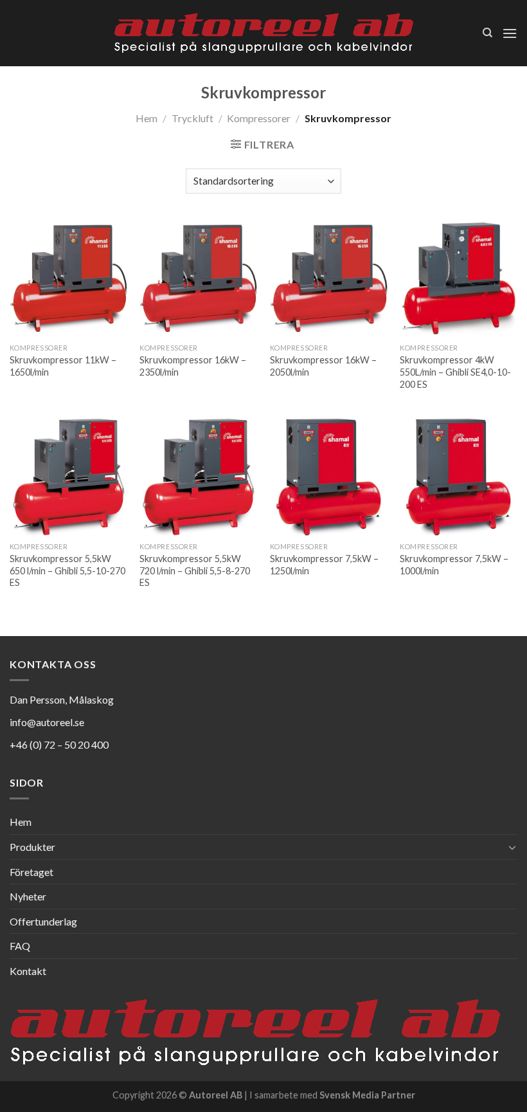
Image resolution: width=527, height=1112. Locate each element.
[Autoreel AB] (263, 33)
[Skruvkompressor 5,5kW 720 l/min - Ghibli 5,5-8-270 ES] (198, 477)
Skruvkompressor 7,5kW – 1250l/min (324, 564)
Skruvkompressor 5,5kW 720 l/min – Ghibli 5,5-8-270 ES (194, 570)
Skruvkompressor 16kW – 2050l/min (323, 366)
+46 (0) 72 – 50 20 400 (59, 744)
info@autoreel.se (47, 722)
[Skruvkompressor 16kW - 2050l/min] (329, 278)
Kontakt (28, 971)
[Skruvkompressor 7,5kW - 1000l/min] (458, 477)
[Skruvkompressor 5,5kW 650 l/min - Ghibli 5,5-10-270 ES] (68, 477)
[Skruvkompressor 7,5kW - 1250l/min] (329, 477)
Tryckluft (192, 118)
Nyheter (28, 896)
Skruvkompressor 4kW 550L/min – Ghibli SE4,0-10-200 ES (455, 371)
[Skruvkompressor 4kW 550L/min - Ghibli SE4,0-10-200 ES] (458, 278)
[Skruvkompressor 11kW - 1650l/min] (68, 278)
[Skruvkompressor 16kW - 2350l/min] (198, 278)
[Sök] (487, 33)
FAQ (20, 946)
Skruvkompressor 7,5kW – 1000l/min (454, 564)
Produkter (32, 847)
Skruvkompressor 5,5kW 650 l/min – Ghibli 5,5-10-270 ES (67, 570)
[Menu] (509, 33)
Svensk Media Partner (367, 1094)
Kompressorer (258, 118)
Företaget (31, 872)
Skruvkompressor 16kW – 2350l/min (192, 366)
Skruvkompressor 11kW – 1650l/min (63, 366)
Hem (146, 118)
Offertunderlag (43, 921)
